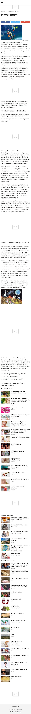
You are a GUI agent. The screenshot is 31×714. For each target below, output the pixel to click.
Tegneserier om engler (17, 408)
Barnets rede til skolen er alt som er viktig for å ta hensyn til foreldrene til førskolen (20, 431)
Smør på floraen (15, 553)
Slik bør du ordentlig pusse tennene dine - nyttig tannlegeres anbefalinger (18, 423)
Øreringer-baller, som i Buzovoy (20, 655)
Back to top (15, 706)
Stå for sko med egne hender (19, 578)
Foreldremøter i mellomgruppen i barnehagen (20, 466)
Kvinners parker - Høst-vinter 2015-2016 (19, 525)
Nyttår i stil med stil (16, 592)
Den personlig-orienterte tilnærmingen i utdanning (18, 392)
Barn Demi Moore (16, 444)
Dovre (12, 634)
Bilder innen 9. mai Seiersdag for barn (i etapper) (20, 415)
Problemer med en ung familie (19, 532)
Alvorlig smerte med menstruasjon (16, 642)
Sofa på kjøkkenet (16, 627)
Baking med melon (16, 676)
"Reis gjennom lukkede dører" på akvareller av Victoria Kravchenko (20, 547)
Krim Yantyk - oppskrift (17, 613)
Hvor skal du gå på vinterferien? (20, 648)
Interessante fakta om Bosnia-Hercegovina (19, 539)
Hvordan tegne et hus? (17, 472)
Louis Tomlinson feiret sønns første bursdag (19, 663)
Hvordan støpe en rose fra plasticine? (18, 487)
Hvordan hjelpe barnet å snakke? (20, 437)
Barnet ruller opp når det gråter (20, 479)
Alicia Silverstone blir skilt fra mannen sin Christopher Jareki (19, 586)
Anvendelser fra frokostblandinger (16, 459)
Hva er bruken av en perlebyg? (19, 571)
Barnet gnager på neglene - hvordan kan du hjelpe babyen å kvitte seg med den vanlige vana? (20, 401)
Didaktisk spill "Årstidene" (18, 451)
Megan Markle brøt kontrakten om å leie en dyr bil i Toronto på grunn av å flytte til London (20, 565)
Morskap (3, 11)
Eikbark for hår (15, 606)
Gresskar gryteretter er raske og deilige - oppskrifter (20, 518)
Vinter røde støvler (16, 599)
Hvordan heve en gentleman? (19, 669)
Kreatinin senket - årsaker (18, 620)
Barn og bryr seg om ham (12, 11)
